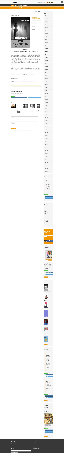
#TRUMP (48, 181)
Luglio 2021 (46, 91)
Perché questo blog (35, 444)
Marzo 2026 (46, 16)
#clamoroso (48, 383)
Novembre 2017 (46, 153)
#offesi (47, 356)
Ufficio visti (45, 223)
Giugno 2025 (46, 27)
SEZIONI (34, 443)
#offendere (47, 355)
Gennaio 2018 (46, 150)
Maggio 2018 (46, 144)
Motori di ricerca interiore (47, 214)
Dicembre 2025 (46, 21)
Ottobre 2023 (46, 54)
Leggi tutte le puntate (47, 411)
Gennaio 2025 (46, 33)
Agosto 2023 (46, 57)
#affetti (48, 360)
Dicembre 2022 (46, 69)
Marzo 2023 (46, 64)
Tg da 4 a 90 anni (46, 221)
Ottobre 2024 (46, 37)
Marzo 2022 (46, 81)
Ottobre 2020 (46, 103)
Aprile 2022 (46, 79)
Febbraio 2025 (46, 31)
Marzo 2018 (46, 147)
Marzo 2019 (46, 129)
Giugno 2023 (46, 60)
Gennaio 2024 (46, 49)
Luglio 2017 (46, 159)
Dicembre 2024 (46, 34)
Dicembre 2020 (46, 102)
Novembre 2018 (46, 135)
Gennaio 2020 (46, 117)
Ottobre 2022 (46, 72)
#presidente (49, 183)
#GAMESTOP (47, 381)
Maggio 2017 (46, 162)
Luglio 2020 (46, 108)
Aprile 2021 (46, 96)
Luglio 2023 (46, 58)
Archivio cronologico (35, 445)
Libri (33, 446)
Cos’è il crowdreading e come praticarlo (31, 110)
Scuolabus (45, 218)
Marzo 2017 (46, 165)
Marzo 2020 (46, 114)
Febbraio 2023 (46, 66)
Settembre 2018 (46, 138)
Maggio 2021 (46, 94)
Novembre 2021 (46, 87)
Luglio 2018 (46, 141)
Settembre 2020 (46, 105)
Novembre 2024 (46, 36)
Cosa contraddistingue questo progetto (19, 111)
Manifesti (45, 213)
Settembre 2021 (46, 90)
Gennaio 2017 (46, 168)
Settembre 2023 (46, 55)
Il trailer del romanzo (24, 110)
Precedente (36, 11)
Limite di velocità (46, 212)
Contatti (34, 447)
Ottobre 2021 (46, 88)
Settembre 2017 (46, 156)
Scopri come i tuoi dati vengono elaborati (26, 130)
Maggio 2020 (46, 111)
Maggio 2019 (46, 126)
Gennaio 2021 (46, 100)
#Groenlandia (47, 184)
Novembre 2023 (46, 52)
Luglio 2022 (46, 75)
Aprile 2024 (46, 45)
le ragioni (16, 91)
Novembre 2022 (46, 70)
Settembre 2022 (46, 73)
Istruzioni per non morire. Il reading (13, 110)
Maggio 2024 (46, 43)
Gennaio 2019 (46, 132)
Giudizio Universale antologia (47, 206)
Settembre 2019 (46, 123)
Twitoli (45, 222)
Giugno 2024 (46, 42)
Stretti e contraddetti (46, 219)
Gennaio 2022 (46, 84)
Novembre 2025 (46, 22)
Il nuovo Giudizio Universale (47, 210)
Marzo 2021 (46, 97)
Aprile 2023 (46, 63)
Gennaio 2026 (46, 19)
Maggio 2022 (46, 78)
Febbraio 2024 (46, 48)
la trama (14, 91)
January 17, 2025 (48, 188)
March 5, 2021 (47, 369)
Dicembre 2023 (46, 51)
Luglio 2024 (46, 40)
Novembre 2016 (46, 171)
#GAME (47, 382)
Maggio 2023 (46, 61)
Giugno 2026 (46, 15)
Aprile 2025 (46, 30)
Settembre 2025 (46, 25)
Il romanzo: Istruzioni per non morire (38, 110)
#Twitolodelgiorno (48, 180)
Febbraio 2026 (46, 18)
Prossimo (39, 11)
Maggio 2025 (46, 28)
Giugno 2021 (46, 93)
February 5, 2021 (48, 390)
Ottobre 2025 (46, 24)
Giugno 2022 (46, 76)
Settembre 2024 (46, 39)
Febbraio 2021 (46, 99)
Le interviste (45, 211)
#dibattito (49, 385)
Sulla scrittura (46, 220)
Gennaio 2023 (46, 67)
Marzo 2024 (46, 46)
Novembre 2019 (46, 120)
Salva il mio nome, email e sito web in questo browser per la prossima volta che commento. (22, 126)
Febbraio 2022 (46, 82)
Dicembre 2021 (46, 85)
